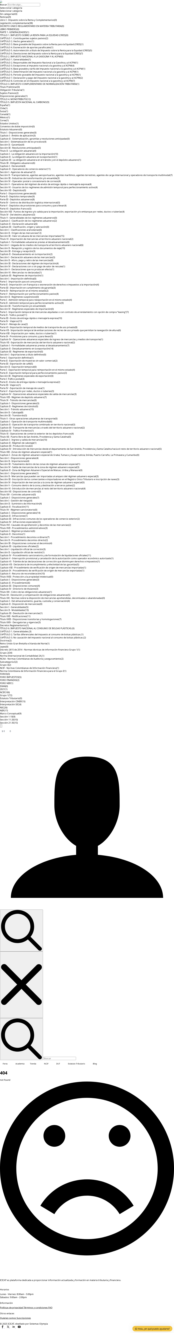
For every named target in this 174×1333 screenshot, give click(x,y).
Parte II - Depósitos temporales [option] (17, 196)
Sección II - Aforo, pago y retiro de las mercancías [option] (26, 260)
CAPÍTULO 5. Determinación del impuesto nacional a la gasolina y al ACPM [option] (39, 71)
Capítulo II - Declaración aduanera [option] (19, 223)
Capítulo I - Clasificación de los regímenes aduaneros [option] (28, 220)
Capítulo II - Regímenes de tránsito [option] (19, 406)
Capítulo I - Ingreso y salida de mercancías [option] (23, 439)
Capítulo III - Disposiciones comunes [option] (20, 585)
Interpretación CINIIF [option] (12, 701)
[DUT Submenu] (62, 1063)
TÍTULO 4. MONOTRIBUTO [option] (15, 99)
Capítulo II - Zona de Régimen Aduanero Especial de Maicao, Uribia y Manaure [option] (41, 470)
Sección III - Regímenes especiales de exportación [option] (26, 375)
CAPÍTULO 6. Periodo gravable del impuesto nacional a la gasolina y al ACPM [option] (40, 74)
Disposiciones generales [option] (14, 96)
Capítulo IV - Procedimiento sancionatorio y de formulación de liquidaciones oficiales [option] (45, 555)
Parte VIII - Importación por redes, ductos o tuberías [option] (28, 333)
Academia (19, 1063)
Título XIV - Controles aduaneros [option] (18, 494)
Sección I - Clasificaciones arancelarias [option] (21, 229)
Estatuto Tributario (76, 1063)
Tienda (33, 1063)
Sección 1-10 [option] (7, 716)
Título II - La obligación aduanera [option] (18, 150)
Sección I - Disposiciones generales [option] (19, 458)
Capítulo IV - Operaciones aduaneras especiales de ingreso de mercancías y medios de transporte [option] (51, 339)
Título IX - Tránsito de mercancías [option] (18, 400)
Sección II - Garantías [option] (12, 144)
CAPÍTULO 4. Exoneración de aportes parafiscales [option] (26, 47)
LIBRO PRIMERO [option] (9, 29)
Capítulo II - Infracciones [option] (14, 515)
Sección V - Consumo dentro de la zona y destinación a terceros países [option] (37, 485)
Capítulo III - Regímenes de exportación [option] (21, 351)
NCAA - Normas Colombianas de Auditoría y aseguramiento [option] (31, 658)
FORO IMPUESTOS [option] (10, 677)
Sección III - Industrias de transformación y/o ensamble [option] (30, 178)
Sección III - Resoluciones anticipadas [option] (20, 147)
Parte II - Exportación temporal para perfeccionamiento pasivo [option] (33, 372)
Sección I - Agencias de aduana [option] (17, 172)
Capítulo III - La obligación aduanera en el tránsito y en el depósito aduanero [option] (40, 159)
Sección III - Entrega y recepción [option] (17, 251)
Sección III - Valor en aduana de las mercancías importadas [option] (32, 235)
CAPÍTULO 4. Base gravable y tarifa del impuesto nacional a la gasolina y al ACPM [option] (42, 68)
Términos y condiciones (36, 1307)
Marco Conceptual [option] (10, 713)
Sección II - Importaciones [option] (14, 461)
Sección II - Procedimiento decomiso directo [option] (24, 540)
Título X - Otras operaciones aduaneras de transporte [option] (29, 418)
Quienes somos (8, 1318)
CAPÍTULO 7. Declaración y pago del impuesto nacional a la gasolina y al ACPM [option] (41, 77)
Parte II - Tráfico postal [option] (13, 315)
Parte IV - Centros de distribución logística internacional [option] (30, 202)
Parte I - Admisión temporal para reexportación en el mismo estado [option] (36, 299)
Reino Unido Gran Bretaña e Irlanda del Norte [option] (24, 643)
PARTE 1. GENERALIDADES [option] (14, 32)
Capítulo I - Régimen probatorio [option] (17, 531)
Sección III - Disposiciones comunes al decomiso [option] (26, 543)
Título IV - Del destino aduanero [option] (17, 214)
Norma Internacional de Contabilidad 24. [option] (22, 655)
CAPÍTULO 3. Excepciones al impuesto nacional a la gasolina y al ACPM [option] (37, 65)
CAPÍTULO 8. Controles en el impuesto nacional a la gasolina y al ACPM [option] (37, 80)
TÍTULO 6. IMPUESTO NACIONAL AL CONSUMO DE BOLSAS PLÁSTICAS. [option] (37, 628)
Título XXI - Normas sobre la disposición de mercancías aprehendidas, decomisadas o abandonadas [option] (52, 598)
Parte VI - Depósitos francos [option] (15, 208)
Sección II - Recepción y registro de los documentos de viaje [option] (32, 248)
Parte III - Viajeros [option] (10, 385)
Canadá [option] (5, 114)
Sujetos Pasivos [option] (9, 93)
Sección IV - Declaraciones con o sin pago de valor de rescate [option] (32, 266)
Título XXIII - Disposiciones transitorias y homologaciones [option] (30, 619)
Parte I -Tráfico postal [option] (12, 378)
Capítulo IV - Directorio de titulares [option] (19, 588)
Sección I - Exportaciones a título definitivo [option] (23, 354)
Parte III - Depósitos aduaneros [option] (17, 199)
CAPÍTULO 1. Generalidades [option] (15, 59)
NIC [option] (3, 707)
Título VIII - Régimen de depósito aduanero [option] (23, 397)
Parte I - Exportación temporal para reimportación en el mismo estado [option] (37, 369)
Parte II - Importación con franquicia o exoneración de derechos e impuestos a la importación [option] (49, 284)
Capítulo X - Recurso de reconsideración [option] (22, 573)
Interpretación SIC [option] (10, 704)
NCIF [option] (5, 692)
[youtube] (19, 1327)
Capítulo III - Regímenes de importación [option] (21, 275)
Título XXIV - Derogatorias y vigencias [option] (20, 622)
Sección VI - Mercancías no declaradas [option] (21, 272)
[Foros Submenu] (10, 1063)
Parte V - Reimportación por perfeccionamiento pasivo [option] (29, 293)
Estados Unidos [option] (9, 123)
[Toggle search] (21, 931)
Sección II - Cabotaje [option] (11, 412)
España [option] (5, 105)
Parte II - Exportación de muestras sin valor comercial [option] (29, 360)
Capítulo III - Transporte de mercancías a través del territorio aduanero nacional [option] (42, 427)
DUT (58, 1063)
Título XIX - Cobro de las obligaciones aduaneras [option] (26, 591)
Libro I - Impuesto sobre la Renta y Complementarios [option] (28, 19)
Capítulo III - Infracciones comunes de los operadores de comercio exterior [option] (40, 518)
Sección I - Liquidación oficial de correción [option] (23, 549)
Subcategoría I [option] (9, 661)
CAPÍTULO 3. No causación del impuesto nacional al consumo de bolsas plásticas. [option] (43, 637)
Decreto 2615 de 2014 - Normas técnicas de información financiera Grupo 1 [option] (40, 649)
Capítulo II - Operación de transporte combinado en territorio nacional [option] (37, 424)
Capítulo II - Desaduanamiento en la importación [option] (26, 254)
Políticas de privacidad (12, 1307)
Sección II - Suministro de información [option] (21, 503)
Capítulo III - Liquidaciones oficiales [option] (19, 546)
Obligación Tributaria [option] (12, 89)
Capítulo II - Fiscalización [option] (14, 506)
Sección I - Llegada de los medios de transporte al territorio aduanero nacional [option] (41, 245)
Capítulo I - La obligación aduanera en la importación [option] (29, 153)
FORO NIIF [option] (6, 683)
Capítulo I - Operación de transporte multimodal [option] (26, 421)
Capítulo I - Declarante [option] (12, 166)
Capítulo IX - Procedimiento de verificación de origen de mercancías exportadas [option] (42, 570)
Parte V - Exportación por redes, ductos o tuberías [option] (27, 391)
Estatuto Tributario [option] (11, 698)
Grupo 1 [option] (6, 695)
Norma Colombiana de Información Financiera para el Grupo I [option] (33, 670)
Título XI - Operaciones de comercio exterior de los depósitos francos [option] (37, 433)
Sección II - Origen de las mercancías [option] (20, 232)
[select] (87, 7)
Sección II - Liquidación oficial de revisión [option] (22, 552)
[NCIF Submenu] (51, 1063)
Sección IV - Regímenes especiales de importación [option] (27, 308)
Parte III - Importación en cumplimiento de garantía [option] (28, 287)
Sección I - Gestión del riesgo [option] (16, 500)
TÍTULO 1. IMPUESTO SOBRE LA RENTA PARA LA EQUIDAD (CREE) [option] (34, 35)
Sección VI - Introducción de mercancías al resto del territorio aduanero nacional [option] (43, 488)
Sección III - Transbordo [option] (13, 415)
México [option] (5, 117)
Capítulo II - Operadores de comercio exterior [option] (25, 169)
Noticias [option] (5, 16)
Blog (95, 1063)
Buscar (3, 4)
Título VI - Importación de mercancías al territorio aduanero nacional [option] (36, 238)
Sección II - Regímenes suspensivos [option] (19, 296)
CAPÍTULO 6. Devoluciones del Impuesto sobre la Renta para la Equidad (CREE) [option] (41, 53)
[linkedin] (14, 1327)
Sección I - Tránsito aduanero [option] (17, 409)
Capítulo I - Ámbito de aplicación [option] (18, 135)
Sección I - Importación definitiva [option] (18, 278)
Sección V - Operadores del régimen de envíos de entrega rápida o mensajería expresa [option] (45, 184)
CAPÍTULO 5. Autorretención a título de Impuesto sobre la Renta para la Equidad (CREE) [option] (46, 50)
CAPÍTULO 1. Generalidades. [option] (15, 631)
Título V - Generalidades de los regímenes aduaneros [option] (28, 217)
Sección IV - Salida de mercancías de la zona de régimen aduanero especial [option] (39, 467)
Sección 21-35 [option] (9, 722)
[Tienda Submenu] (38, 1063)
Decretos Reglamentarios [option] (14, 625)
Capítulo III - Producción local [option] (16, 445)
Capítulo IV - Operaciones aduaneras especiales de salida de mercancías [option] (38, 394)
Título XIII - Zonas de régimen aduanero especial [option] (26, 451)
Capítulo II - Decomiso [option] (12, 534)
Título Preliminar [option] (10, 86)
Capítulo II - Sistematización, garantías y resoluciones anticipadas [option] (35, 138)
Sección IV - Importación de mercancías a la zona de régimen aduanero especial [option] (42, 482)
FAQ (50, 1307)
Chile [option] (4, 108)
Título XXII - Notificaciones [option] (15, 616)
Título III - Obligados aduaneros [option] (17, 163)
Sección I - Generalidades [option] (14, 607)
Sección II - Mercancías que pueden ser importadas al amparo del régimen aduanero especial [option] (49, 476)
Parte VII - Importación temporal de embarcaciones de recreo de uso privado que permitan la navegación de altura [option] (60, 330)
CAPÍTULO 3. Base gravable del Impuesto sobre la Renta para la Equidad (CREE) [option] (41, 44)
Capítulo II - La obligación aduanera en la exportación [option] (28, 156)
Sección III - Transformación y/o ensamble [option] (23, 305)
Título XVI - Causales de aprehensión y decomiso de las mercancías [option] (35, 524)
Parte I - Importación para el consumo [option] (21, 281)
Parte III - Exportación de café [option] (16, 363)
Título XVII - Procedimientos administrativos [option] (24, 528)
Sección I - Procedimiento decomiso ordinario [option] (24, 537)
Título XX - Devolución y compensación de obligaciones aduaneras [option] (35, 594)
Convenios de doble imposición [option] (17, 126)
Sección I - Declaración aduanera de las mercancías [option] (27, 257)
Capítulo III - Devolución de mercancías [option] (21, 613)
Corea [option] (4, 120)
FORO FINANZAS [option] (9, 680)
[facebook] (3, 1327)
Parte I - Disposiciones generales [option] (18, 193)
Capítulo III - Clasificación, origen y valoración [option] (24, 226)
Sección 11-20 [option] (9, 719)
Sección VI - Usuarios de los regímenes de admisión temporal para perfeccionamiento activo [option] (49, 187)
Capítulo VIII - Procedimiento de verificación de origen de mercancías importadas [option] (43, 567)
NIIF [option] (4, 710)
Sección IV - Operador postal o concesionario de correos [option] (30, 181)
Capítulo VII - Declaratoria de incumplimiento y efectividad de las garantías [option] (39, 564)
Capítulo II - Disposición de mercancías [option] (21, 604)
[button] (1, 725)
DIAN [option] (4, 686)
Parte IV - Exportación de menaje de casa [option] (22, 388)
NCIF (46, 1063)
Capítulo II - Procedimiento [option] (15, 582)
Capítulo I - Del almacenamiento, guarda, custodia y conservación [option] (35, 601)
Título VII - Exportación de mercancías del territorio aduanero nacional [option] (37, 342)
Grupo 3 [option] (5, 664)
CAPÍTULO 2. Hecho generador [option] (17, 41)
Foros (5, 1063)
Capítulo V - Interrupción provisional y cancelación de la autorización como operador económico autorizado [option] (57, 558)
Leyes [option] (4, 646)
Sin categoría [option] (8, 13)
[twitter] (8, 1327)
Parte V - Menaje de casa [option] (14, 324)
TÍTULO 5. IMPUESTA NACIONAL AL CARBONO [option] (24, 102)
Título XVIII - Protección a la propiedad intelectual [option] (26, 576)
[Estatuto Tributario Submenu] (87, 1063)
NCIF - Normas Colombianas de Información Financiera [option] (29, 667)
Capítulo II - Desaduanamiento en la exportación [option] (26, 348)
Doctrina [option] (6, 640)
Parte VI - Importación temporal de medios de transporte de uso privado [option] (38, 327)
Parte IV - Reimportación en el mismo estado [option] (24, 290)
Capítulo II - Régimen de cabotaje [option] (18, 442)
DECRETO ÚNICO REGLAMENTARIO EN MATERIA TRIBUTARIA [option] (32, 26)
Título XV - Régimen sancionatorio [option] (18, 509)
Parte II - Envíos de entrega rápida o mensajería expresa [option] (30, 382)
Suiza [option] (4, 111)
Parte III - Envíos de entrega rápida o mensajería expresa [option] (31, 318)
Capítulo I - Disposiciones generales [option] (19, 403)
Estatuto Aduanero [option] (11, 129)
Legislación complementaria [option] (16, 23)
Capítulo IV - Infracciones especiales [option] (20, 521)
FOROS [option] (5, 673)
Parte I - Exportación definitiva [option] (17, 357)
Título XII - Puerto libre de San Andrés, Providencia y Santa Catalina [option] (35, 436)
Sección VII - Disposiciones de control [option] (20, 491)
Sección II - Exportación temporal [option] (18, 366)
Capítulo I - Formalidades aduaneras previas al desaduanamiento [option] (34, 242)
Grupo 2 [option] (6, 652)
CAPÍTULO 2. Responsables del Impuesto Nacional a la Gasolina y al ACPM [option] (39, 62)
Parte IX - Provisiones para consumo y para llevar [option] (26, 336)
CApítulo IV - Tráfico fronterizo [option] (17, 430)
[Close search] (21, 985)
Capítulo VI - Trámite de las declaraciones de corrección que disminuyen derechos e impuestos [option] (50, 561)
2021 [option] (3, 689)
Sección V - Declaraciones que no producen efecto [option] (27, 269)
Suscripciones (24, 1318)
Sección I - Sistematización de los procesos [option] (23, 141)
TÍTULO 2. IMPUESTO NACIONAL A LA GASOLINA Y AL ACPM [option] (31, 56)
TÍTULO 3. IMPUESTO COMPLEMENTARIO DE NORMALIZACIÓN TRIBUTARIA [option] (39, 83)
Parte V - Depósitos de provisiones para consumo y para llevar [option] (33, 205)
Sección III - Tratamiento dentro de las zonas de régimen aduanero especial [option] (40, 464)
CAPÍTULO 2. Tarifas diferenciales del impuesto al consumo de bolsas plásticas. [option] (41, 634)
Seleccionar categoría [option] (11, 10)
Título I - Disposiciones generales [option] (18, 132)
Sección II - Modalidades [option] (14, 610)
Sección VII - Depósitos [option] (13, 190)
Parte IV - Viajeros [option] (11, 321)
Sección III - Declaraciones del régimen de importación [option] (29, 263)
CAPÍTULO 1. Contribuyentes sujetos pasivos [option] (24, 38)
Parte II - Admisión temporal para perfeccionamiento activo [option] (32, 302)
